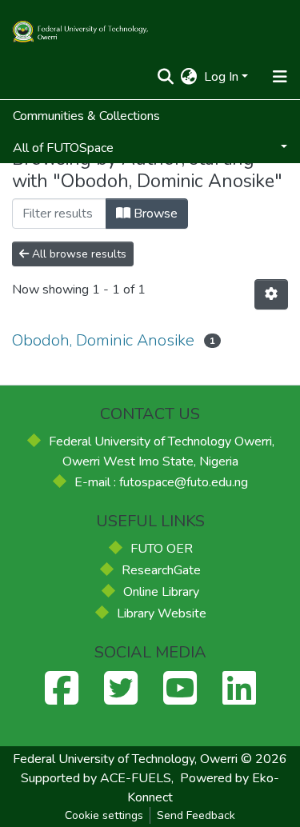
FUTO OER (161, 548)
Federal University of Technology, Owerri (125, 759)
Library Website (161, 613)
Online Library (161, 592)
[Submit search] (166, 76)
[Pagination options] (271, 294)
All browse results (77, 254)
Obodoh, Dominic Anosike (103, 340)
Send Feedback (196, 815)
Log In (221, 77)
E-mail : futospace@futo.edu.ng (161, 482)
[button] (189, 76)
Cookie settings (104, 815)
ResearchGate (161, 570)
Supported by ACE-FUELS (96, 778)
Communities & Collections (86, 116)
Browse (154, 213)
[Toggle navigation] (279, 77)
